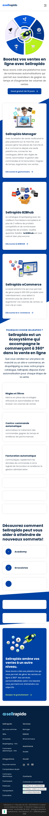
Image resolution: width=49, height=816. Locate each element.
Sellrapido (7, 724)
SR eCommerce (29, 739)
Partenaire (6, 786)
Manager (26, 729)
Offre (4, 734)
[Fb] (28, 764)
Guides (25, 752)
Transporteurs (8, 791)
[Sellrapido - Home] (10, 5)
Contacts (27, 776)
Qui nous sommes (10, 729)
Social (26, 759)
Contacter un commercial (33, 782)
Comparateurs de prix (11, 769)
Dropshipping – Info (10, 744)
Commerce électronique (7, 775)
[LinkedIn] (24, 765)
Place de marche (9, 764)
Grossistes (7, 739)
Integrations (8, 759)
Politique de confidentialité (34, 786)
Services (27, 724)
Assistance (28, 746)
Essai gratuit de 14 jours (23, 91)
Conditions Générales (32, 792)
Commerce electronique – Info (10, 749)
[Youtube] (32, 764)
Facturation (7, 795)
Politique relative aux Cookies (35, 789)
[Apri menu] (45, 5)
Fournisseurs (7, 781)
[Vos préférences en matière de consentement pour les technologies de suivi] (4, 811)
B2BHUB (26, 734)
